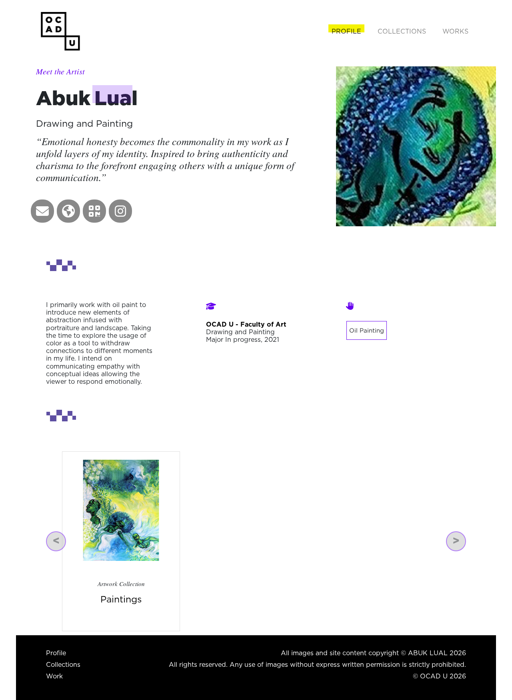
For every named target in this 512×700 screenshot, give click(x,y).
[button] (42, 211)
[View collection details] (121, 510)
